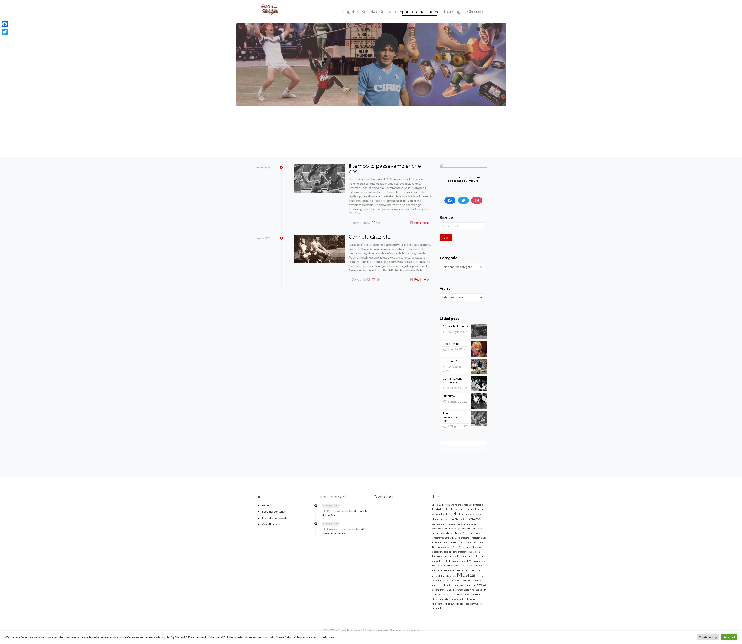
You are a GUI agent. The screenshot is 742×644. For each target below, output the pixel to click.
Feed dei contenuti (274, 511)
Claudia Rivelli (462, 519)
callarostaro (478, 509)
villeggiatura (438, 603)
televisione (469, 594)
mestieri (452, 570)
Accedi (266, 505)
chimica (436, 519)
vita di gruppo (462, 603)
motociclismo (450, 576)
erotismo (465, 537)
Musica (466, 574)
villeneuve (450, 603)
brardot (444, 509)
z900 (474, 603)
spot (449, 594)
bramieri (436, 509)
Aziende (459, 504)
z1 (471, 603)
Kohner (463, 556)
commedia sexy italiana (467, 524)
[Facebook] (450, 200)
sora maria (460, 589)
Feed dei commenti (274, 518)
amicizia (437, 504)
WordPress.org (272, 524)
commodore (437, 528)
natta (445, 580)
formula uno (458, 542)
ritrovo (481, 585)
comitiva (475, 519)
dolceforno (477, 528)
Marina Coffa (438, 565)
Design (457, 528)
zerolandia (437, 608)
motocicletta (438, 576)
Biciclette (468, 504)
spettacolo (439, 594)
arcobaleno (448, 504)
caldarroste (466, 509)
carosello (450, 513)
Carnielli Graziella (370, 237)
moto (479, 570)
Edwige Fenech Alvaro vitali (468, 533)
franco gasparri (444, 547)
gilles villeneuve (474, 547)
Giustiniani (446, 551)
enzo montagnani (440, 537)
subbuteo (457, 594)
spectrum (482, 589)
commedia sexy (448, 524)
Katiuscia (445, 556)
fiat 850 (482, 537)
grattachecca (464, 551)
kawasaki (454, 556)
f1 (470, 537)
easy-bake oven (447, 533)
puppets (436, 585)
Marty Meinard (466, 565)
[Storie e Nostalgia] (269, 11)
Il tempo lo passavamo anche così (385, 169)
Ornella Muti (455, 580)
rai (462, 585)
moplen (472, 570)
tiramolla (443, 599)
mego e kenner (439, 570)
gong (455, 551)
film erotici (437, 542)
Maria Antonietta (477, 561)
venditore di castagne (467, 599)
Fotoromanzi (470, 542)
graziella (475, 551)
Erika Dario (454, 537)
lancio (470, 556)
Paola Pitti (466, 580)
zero (479, 603)
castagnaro (466, 514)
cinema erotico (447, 519)
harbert (436, 556)
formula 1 (447, 542)
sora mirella (471, 589)
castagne (476, 514)
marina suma (451, 565)
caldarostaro (455, 509)
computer (448, 528)
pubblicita (476, 580)
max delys (478, 565)
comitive (436, 524)
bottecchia (478, 504)
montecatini (462, 570)
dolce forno (466, 528)
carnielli (436, 514)
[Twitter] (463, 200)
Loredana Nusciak (459, 561)
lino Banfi (446, 561)
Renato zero (470, 585)
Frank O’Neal (459, 547)
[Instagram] (477, 200)
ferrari (475, 537)
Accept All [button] (729, 637)
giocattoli (436, 551)
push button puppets (451, 585)
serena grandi (439, 589)
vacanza (452, 599)
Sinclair (450, 589)
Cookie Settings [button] (708, 637)
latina (476, 556)
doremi (435, 533)
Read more (421, 222)
